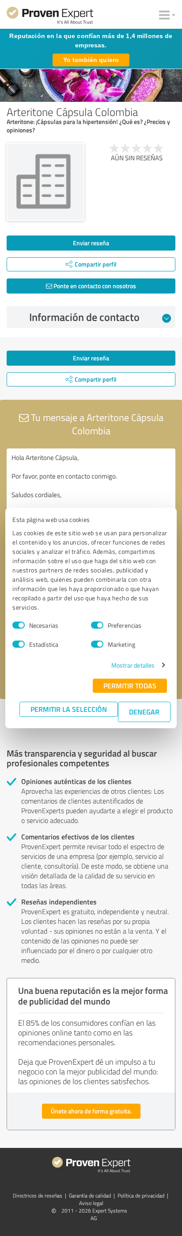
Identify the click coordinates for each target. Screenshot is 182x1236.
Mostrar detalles (133, 665)
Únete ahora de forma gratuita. (91, 1111)
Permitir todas (129, 685)
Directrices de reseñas (37, 1195)
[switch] (97, 625)
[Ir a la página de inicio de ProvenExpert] (50, 17)
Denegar (144, 712)
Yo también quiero (91, 59)
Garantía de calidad (90, 1195)
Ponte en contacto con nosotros (94, 286)
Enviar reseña (91, 243)
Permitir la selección (68, 709)
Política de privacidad (141, 1195)
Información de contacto (84, 316)
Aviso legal (91, 1203)
